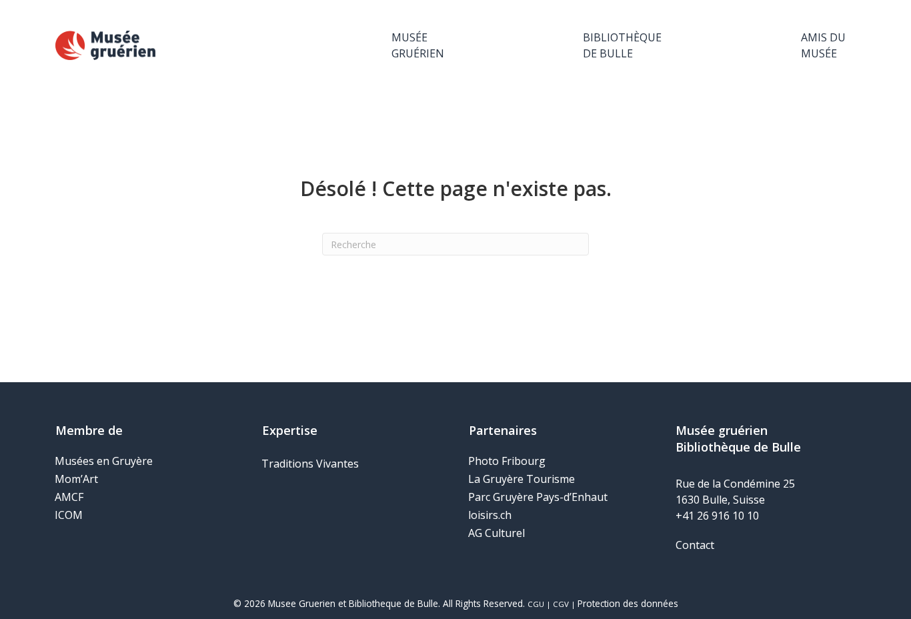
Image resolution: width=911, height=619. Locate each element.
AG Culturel (496, 533)
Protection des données (628, 603)
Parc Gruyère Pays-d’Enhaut (538, 497)
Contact (695, 545)
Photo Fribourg (507, 461)
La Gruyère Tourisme (521, 479)
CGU (536, 604)
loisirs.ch (490, 515)
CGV (561, 604)
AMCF (69, 497)
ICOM (69, 515)
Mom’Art (76, 479)
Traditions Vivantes (310, 463)
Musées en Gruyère (104, 461)
